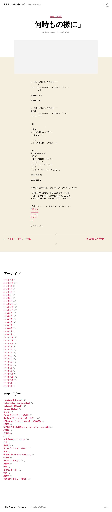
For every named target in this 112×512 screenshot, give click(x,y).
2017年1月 (8, 371)
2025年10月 (8, 283)
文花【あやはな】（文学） (15, 439)
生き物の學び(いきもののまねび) (17, 454)
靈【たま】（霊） (11, 470)
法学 (5, 451)
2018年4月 (8, 328)
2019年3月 (8, 295)
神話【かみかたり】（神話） (16, 479)
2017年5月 (8, 359)
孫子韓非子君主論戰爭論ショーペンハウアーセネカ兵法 (27, 427)
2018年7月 (8, 319)
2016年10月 (8, 380)
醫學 (5, 467)
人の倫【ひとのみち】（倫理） (16, 415)
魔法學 (6, 476)
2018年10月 (8, 310)
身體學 (6, 464)
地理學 (6, 424)
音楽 (5, 473)
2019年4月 (8, 292)
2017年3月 (8, 365)
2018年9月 (8, 313)
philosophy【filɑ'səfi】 (13, 406)
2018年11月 (8, 307)
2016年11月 (8, 377)
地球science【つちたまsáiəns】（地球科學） (23, 421)
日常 (5, 442)
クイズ (6, 412)
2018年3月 (8, 331)
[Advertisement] (12, 263)
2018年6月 (8, 322)
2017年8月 (8, 349)
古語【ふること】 (38, 226)
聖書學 (6, 458)
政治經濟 (7, 433)
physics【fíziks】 (11, 409)
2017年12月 (8, 337)
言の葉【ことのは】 (56, 16)
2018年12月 (8, 304)
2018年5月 (8, 325)
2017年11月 (8, 340)
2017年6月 (8, 356)
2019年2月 (8, 298)
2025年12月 (8, 280)
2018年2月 (8, 334)
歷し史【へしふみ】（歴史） (16, 448)
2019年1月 (8, 301)
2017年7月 (8, 352)
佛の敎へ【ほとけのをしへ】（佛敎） (19, 418)
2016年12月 (8, 374)
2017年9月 (8, 346)
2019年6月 (8, 286)
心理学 (6, 430)
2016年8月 (8, 386)
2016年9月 (8, 383)
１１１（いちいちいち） (15, 4)
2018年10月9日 (64, 32)
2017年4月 (8, 362)
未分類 (6, 445)
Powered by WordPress (38, 507)
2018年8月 (8, 316)
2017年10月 (8, 343)
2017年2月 (8, 368)
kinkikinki (52, 32)
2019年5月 (8, 289)
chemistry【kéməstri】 (13, 400)
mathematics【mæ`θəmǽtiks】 (17, 403)
